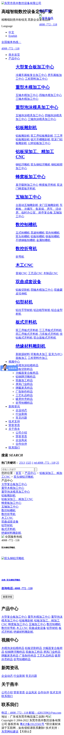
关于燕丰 (14, 428)
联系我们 (14, 447)
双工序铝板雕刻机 (42, 135)
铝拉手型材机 (24, 310)
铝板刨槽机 (38, 236)
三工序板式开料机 (50, 330)
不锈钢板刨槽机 (26, 240)
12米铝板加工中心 (39, 143)
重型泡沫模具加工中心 (37, 107)
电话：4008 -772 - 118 (15, 712)
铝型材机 (24, 302)
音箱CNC (21, 273)
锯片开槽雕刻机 (40, 139)
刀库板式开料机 (49, 333)
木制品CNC (50, 273)
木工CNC (24, 265)
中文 (11, 32)
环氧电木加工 (39, 354)
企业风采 (21, 440)
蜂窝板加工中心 (31, 176)
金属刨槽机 (43, 240)
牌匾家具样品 (24, 387)
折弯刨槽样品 (24, 402)
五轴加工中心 (28, 197)
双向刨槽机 (53, 232)
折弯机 (20, 256)
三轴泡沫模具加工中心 (42, 119)
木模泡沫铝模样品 (27, 365)
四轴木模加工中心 (50, 95)
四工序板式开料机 (27, 333)
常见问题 (21, 417)
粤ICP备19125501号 (32, 724)
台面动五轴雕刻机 (27, 205)
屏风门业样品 (24, 384)
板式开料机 (26, 322)
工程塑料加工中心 (36, 78)
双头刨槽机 (23, 236)
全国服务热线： (11, 42)
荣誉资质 (14, 425)
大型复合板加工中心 (35, 67)
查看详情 (7, 597)
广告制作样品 (24, 391)
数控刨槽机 (26, 224)
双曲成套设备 (28, 281)
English (13, 35)
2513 (22, 462)
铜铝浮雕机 (23, 164)
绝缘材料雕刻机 (31, 346)
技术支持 (14, 421)
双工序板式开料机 (27, 330)
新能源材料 (23, 354)
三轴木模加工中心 (27, 98)
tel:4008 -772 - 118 (44, 462)
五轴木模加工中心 (27, 95)
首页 (18, 473)
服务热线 (47, 18)
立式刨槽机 (23, 232)
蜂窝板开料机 (47, 184)
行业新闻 (21, 413)
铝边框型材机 (41, 310)
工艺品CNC (35, 273)
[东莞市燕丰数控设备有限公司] (21, 3)
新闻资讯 (14, 406)
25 (57, 462)
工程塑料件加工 (38, 357)
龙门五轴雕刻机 (49, 205)
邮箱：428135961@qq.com (45, 712)
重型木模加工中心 (33, 87)
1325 (28, 462)
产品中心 (14, 58)
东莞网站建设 (9, 731)
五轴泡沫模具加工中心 (30, 115)
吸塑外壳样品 (24, 399)
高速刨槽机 (38, 232)
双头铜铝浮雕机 (40, 164)
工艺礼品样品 (24, 395)
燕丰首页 (14, 54)
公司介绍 (21, 432)
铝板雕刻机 (26, 127)
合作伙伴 (21, 443)
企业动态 (21, 410)
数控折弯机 (26, 248)
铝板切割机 (23, 289)
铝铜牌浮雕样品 (26, 376)
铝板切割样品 (24, 369)
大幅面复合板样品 (27, 372)
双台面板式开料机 (44, 337)
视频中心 (14, 361)
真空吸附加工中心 (27, 184)
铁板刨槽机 (53, 236)
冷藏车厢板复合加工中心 (31, 75)
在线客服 (44, 10)
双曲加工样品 (24, 380)
